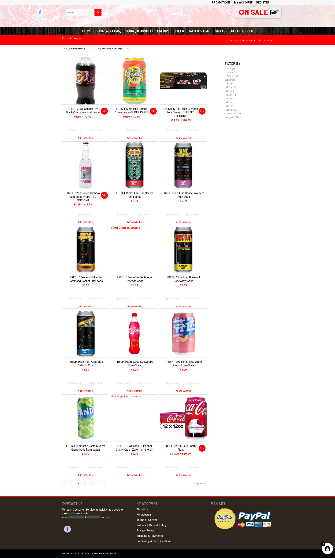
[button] (85, 138)
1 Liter (228, 68)
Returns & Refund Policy (151, 525)
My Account (144, 514)
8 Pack (228, 102)
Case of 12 (230, 109)
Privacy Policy (145, 530)
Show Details (97, 130)
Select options (135, 130)
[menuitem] (221, 3)
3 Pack (228, 83)
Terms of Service (147, 520)
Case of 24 (230, 113)
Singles (229, 117)
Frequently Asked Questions (154, 541)
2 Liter (228, 79)
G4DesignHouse (108, 553)
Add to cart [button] (75, 130)
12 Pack (229, 76)
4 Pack (228, 87)
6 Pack (228, 94)
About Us (142, 509)
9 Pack (228, 106)
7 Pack (228, 98)
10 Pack (229, 72)
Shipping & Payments (150, 535)
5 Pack (228, 91)
